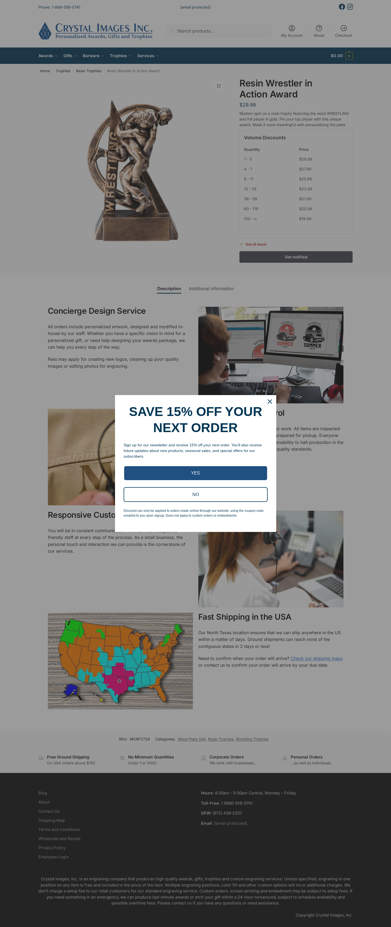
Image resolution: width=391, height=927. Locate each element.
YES (195, 473)
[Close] (269, 401)
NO (195, 494)
